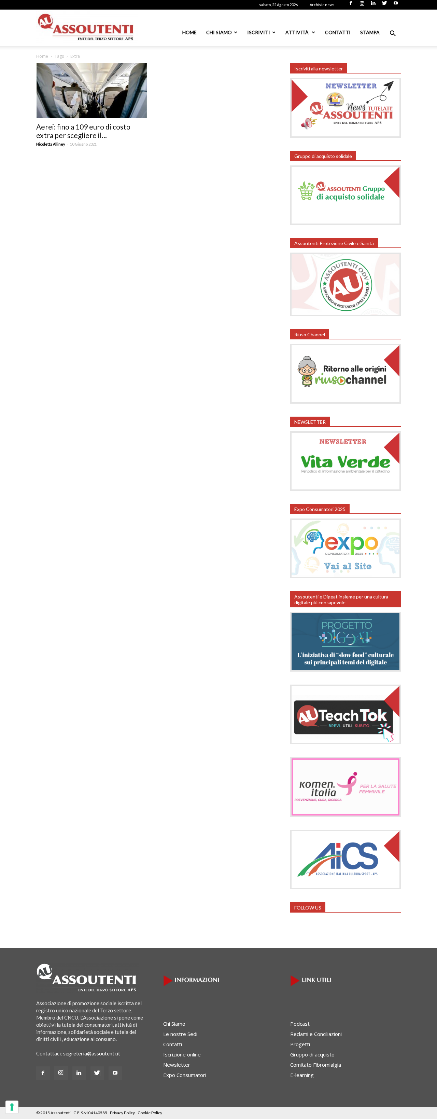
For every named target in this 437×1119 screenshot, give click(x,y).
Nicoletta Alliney (50, 144)
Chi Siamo (219, 32)
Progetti (300, 1044)
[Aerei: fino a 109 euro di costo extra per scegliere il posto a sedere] (91, 90)
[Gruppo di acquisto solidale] (345, 222)
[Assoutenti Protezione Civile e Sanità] (345, 314)
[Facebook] (351, 5)
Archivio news (322, 4)
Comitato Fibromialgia (315, 1064)
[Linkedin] (373, 5)
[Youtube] (396, 5)
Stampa (370, 32)
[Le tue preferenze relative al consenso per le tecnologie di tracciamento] (11, 1107)
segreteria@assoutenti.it (91, 1053)
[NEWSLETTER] (345, 488)
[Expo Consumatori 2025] (345, 576)
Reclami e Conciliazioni (316, 1033)
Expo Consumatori (184, 1074)
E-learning (302, 1074)
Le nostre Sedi (180, 1033)
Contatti (338, 32)
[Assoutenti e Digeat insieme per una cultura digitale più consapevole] (345, 669)
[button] (392, 34)
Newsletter (176, 1064)
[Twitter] (384, 5)
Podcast (300, 1023)
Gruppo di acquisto (312, 1054)
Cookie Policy (150, 1112)
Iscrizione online (182, 1054)
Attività (297, 32)
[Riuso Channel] (345, 401)
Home (189, 32)
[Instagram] (362, 5)
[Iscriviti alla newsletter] (345, 135)
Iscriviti (258, 32)
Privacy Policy (122, 1112)
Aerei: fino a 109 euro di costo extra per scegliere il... (83, 130)
